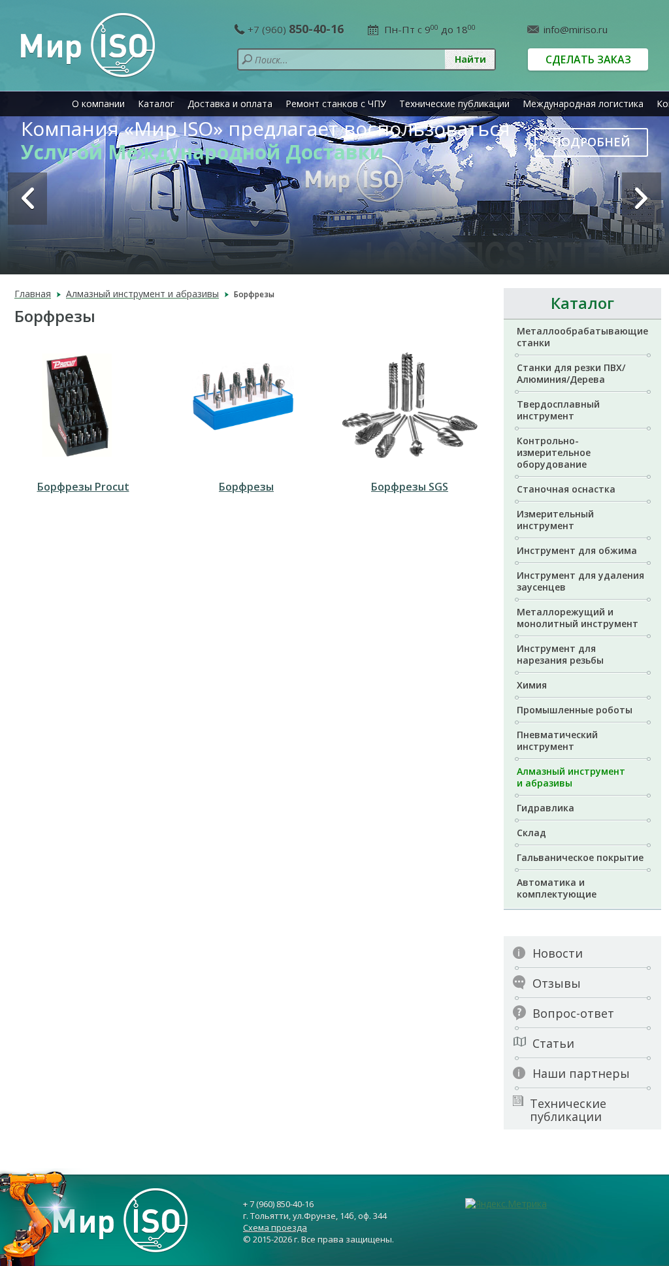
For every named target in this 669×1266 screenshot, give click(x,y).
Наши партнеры (581, 1073)
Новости (557, 953)
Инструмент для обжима (577, 550)
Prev (27, 198)
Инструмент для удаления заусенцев (580, 581)
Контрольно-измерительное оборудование (554, 452)
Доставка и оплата (230, 103)
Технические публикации (454, 103)
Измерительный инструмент (555, 520)
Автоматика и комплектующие (556, 888)
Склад (531, 832)
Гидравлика (545, 808)
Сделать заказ (588, 59)
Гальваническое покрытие (580, 857)
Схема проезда (275, 1227)
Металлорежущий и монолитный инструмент (577, 618)
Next (641, 198)
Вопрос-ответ (573, 1013)
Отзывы (556, 983)
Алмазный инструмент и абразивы (571, 777)
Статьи (553, 1043)
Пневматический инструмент (557, 740)
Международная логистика (583, 103)
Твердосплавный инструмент (558, 410)
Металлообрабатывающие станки (582, 337)
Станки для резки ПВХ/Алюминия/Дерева (571, 373)
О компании (98, 103)
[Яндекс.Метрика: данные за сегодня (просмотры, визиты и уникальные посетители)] (506, 1204)
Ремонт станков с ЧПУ (336, 103)
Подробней (591, 142)
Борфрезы (246, 486)
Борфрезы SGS (409, 486)
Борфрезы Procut (83, 486)
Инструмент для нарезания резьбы (560, 654)
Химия (532, 685)
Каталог (156, 103)
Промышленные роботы (574, 710)
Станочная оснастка (566, 489)
